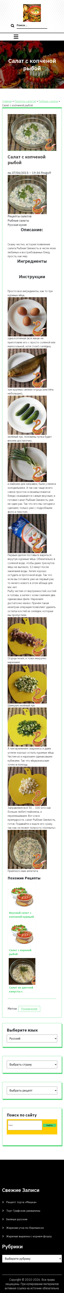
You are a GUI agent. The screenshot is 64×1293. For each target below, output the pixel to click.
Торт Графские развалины (23, 1210)
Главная (7, 101)
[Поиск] (13, 26)
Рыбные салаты (48, 101)
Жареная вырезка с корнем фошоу (29, 1236)
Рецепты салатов (25, 101)
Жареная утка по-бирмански (25, 1227)
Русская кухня (29, 1008)
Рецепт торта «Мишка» (21, 1202)
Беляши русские (16, 1219)
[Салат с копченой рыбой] (27, 194)
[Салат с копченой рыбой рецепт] (27, 636)
